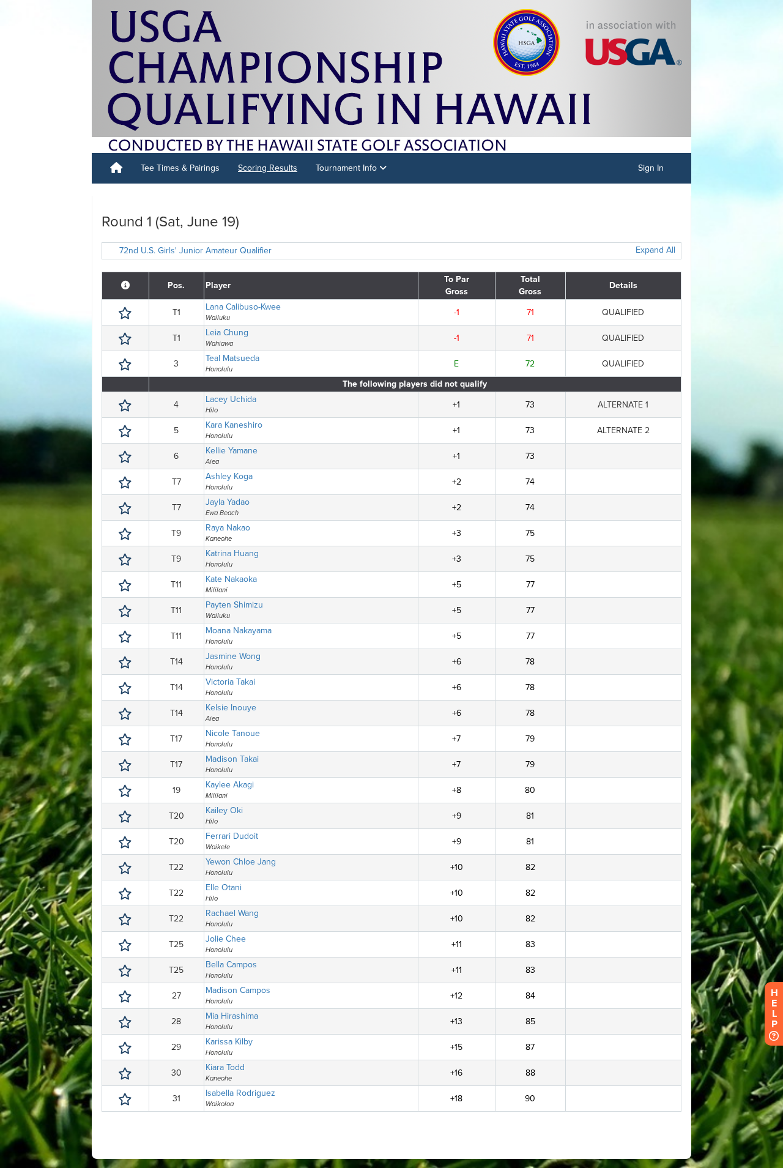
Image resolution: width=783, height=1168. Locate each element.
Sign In (651, 168)
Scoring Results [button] (267, 168)
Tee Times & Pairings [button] (180, 168)
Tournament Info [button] (347, 168)
